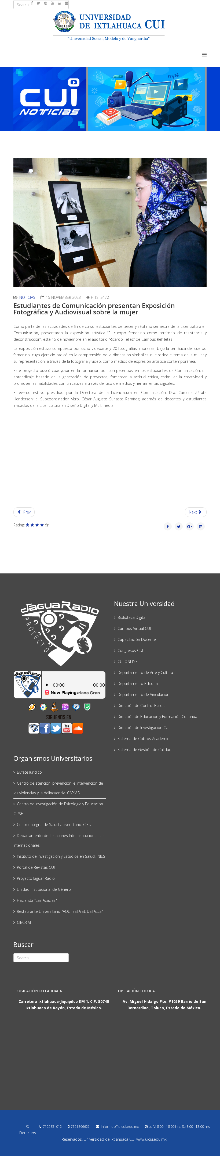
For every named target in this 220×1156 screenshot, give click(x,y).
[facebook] (32, 3)
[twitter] (38, 3)
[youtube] (52, 3)
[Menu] (204, 54)
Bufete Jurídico (29, 772)
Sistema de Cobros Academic (143, 738)
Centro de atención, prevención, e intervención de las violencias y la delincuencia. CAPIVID (58, 788)
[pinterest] (45, 3)
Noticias (27, 297)
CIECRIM (24, 922)
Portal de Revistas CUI (36, 867)
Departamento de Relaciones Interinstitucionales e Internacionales (59, 840)
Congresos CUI (130, 650)
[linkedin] (59, 3)
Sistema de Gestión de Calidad (144, 749)
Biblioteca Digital (132, 617)
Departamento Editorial (138, 683)
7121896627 (80, 1126)
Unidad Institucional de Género (44, 889)
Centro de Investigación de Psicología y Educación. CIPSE (58, 808)
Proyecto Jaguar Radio (36, 878)
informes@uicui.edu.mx (120, 1126)
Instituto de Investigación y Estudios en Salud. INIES (61, 856)
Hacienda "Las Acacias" (37, 900)
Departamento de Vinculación (143, 694)
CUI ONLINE (128, 661)
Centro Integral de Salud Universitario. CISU (54, 824)
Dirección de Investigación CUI (143, 727)
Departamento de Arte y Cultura (145, 672)
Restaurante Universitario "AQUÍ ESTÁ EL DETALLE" (60, 911)
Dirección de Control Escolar (142, 705)
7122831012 (52, 1126)
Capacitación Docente (137, 639)
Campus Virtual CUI (134, 628)
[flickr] (66, 3)
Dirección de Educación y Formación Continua (157, 716)
